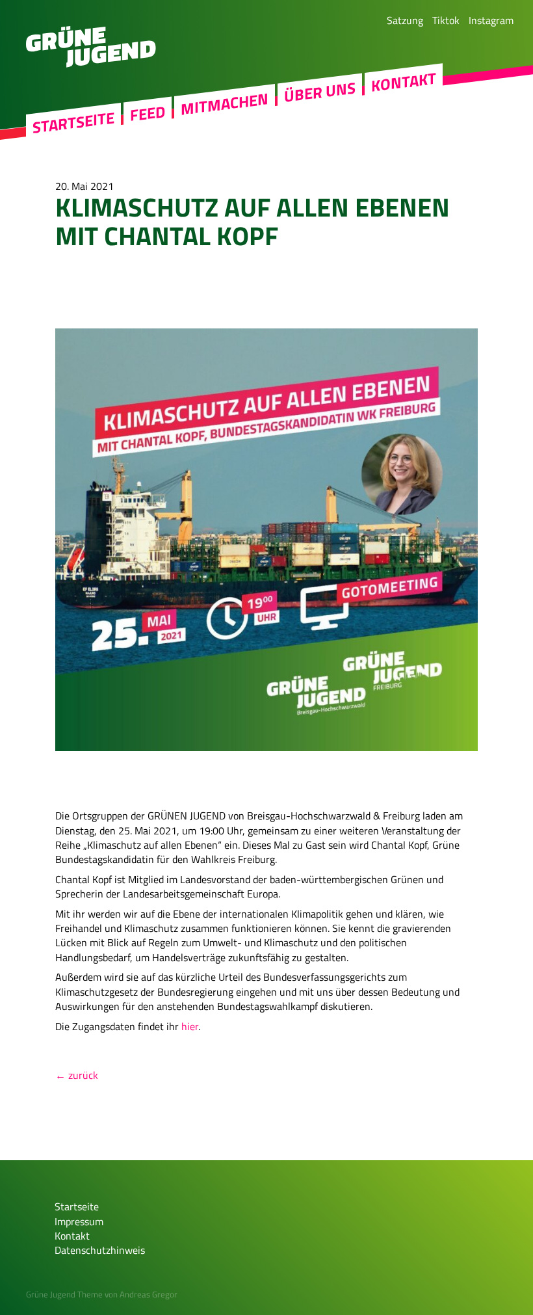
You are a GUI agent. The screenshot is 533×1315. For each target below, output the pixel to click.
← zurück (76, 1075)
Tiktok (446, 20)
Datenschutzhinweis (100, 1250)
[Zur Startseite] (91, 64)
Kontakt (403, 82)
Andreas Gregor (148, 1294)
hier (189, 1026)
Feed (147, 113)
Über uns (320, 92)
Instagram (491, 20)
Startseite (73, 122)
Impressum (79, 1221)
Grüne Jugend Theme (64, 1294)
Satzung (405, 20)
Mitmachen (224, 104)
